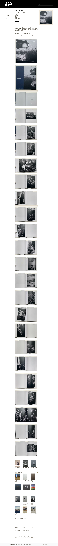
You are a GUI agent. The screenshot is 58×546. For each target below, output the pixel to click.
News (6, 21)
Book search (39, 4)
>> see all (37, 472)
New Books (7, 12)
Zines (6, 18)
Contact (7, 26)
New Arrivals (7, 10)
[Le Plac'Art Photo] (9, 4)
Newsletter (7, 23)
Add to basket (16, 21)
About (19, 544)
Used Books (7, 13)
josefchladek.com (46, 544)
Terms (24, 544)
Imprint (17, 544)
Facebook (27, 544)
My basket (7, 24)
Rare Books (7, 15)
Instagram (30, 544)
